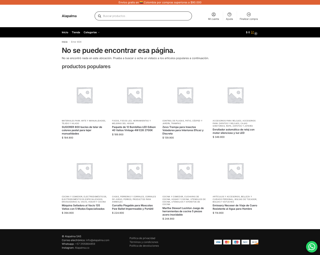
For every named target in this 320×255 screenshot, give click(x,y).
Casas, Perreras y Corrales (128, 196)
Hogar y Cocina (97, 202)
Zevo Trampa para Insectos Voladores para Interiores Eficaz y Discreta (183, 130)
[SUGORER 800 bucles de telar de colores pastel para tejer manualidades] (84, 95)
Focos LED (126, 121)
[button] (252, 32)
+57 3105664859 (85, 243)
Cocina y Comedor (72, 196)
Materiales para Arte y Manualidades (83, 121)
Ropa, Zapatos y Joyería (239, 126)
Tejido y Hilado (70, 123)
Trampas (176, 123)
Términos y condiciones (144, 242)
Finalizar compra (249, 18)
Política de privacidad (142, 238)
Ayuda (229, 18)
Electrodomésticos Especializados (82, 199)
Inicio (65, 41)
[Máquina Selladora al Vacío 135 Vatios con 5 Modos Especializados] (84, 170)
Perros (127, 199)
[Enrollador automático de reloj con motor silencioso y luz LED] (235, 95)
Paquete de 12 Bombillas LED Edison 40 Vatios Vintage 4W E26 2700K (134, 128)
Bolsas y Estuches (223, 202)
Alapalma (69, 16)
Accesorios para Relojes (227, 121)
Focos (115, 121)
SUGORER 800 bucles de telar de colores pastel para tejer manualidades (82, 130)
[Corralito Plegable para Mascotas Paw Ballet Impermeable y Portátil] (134, 170)
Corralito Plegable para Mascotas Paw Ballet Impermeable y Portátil (132, 207)
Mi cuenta (213, 18)
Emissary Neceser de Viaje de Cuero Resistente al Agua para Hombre (235, 207)
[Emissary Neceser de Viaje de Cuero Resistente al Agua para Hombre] (235, 170)
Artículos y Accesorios (226, 196)
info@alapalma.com (97, 240)
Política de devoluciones (144, 245)
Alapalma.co (82, 247)
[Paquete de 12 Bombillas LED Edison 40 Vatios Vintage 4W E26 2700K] (134, 95)
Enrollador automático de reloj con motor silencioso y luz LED (233, 131)
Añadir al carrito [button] (84, 144)
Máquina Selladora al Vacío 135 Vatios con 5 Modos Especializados (83, 207)
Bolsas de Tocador (246, 199)
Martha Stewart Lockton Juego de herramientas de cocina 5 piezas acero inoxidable (183, 211)
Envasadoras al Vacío (74, 202)
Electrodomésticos (95, 196)
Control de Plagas (173, 121)
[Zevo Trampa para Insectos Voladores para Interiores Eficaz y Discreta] (185, 95)
